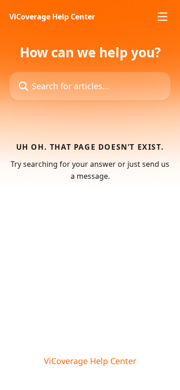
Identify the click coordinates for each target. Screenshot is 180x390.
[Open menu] (162, 16)
